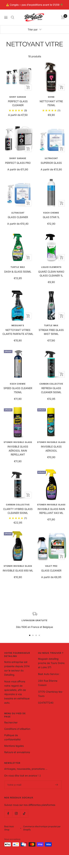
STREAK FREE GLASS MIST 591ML (51, 331)
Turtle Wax (18, 267)
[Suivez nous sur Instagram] (16, 814)
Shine (51, 97)
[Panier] (63, 17)
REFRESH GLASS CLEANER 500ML (51, 390)
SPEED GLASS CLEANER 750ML (18, 390)
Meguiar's (18, 325)
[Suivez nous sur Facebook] (8, 814)
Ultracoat (51, 158)
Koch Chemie (51, 213)
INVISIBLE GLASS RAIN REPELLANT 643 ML (51, 510)
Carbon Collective (51, 384)
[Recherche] (12, 17)
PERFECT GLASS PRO (18, 162)
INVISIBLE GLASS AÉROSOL (51, 448)
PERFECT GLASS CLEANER (18, 103)
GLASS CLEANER (18, 217)
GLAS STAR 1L (51, 217)
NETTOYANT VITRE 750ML (51, 103)
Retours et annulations (17, 752)
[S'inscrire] (56, 785)
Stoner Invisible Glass (18, 442)
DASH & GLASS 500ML (17, 271)
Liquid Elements (51, 267)
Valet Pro (51, 566)
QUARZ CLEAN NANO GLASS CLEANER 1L (51, 273)
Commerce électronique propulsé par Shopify (42, 828)
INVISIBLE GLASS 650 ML (18, 570)
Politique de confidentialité (12, 737)
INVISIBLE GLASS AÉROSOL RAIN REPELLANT (17, 450)
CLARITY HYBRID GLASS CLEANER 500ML (18, 510)
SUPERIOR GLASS (51, 162)
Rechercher (11, 722)
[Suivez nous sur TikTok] (24, 814)
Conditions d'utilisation (17, 728)
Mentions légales (14, 745)
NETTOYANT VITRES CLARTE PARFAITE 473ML (17, 331)
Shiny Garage (17, 97)
